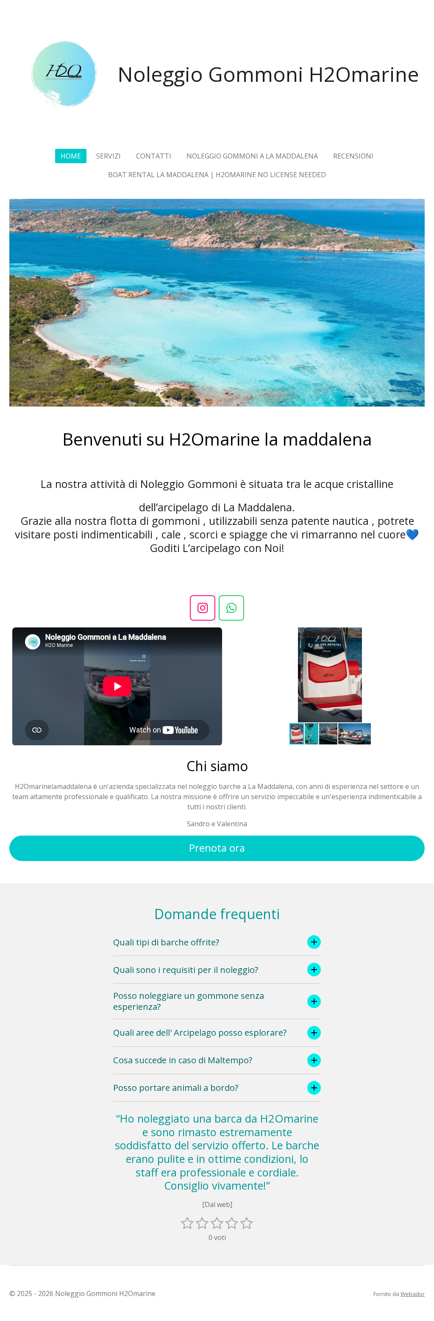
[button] (417, 635)
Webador (413, 1294)
